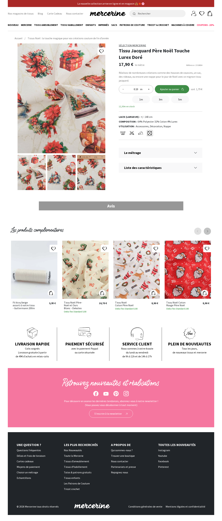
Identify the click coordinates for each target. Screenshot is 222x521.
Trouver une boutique (123, 455)
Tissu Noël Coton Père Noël (124, 304)
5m (180, 99)
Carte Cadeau (54, 13)
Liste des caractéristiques (143, 168)
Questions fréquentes (29, 450)
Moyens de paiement (28, 466)
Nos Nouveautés (73, 450)
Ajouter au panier (169, 89)
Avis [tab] (111, 206)
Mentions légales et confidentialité (185, 506)
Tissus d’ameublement (76, 461)
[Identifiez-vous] (193, 13)
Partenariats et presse (123, 466)
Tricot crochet (72, 489)
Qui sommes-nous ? (122, 450)
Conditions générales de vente (145, 506)
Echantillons (24, 478)
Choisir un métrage (27, 472)
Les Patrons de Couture (77, 483)
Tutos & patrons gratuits (77, 472)
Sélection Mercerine (132, 45)
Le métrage (132, 153)
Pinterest (163, 466)
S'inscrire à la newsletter (108, 413)
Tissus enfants (72, 478)
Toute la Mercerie (73, 455)
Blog (40, 13)
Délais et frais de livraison (31, 455)
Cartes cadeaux (25, 461)
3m (160, 99)
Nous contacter (74, 13)
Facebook (163, 461)
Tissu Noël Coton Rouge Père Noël (175, 304)
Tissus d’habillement (75, 466)
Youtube (162, 455)
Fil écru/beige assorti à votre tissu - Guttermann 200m (24, 305)
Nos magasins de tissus (21, 13)
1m (141, 99)
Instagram (164, 450)
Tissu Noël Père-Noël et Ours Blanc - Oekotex (73, 305)
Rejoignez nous (119, 472)
